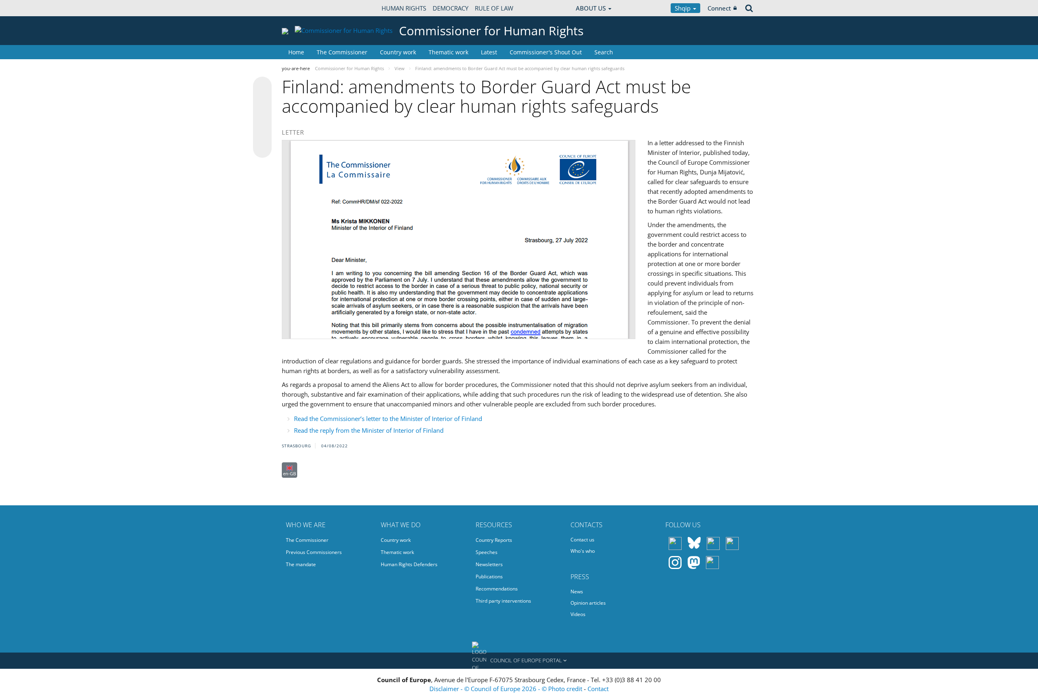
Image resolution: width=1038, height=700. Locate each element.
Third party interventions (503, 600)
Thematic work (448, 52)
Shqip (683, 8)
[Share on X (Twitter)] (262, 102)
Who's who (582, 551)
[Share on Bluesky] (262, 87)
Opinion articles (588, 602)
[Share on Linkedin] (262, 133)
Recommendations (497, 588)
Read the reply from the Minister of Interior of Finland (369, 430)
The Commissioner (342, 52)
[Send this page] (262, 148)
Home (296, 52)
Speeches (487, 552)
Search (603, 52)
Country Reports (494, 540)
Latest (489, 52)
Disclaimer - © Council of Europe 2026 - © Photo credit (506, 689)
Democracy (450, 8)
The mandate (301, 564)
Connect (719, 8)
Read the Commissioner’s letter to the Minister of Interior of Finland (388, 418)
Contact (598, 689)
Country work (398, 52)
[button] (519, 661)
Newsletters (489, 564)
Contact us (582, 539)
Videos (577, 614)
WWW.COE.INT (302, 8)
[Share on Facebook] (262, 118)
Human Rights (404, 8)
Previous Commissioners (314, 552)
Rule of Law (494, 8)
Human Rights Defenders (409, 564)
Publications (489, 576)
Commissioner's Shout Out (546, 52)
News (576, 591)
